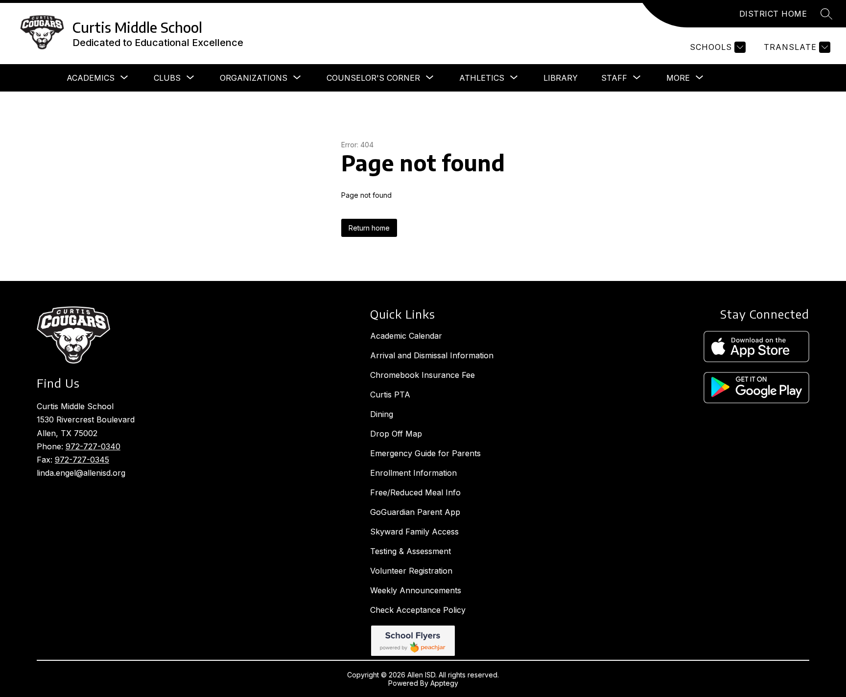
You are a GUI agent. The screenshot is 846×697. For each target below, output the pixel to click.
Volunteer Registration (411, 571)
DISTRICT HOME (773, 14)
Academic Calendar (406, 336)
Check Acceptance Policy (418, 610)
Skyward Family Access (414, 531)
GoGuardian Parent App (415, 512)
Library (560, 78)
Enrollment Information (413, 473)
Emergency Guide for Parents (425, 453)
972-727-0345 (82, 460)
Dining (381, 414)
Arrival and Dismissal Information (432, 355)
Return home (369, 228)
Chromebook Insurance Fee (422, 375)
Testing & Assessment (410, 551)
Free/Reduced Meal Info (415, 492)
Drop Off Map (396, 434)
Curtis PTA (390, 394)
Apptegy (444, 683)
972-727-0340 (93, 446)
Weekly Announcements (415, 590)
